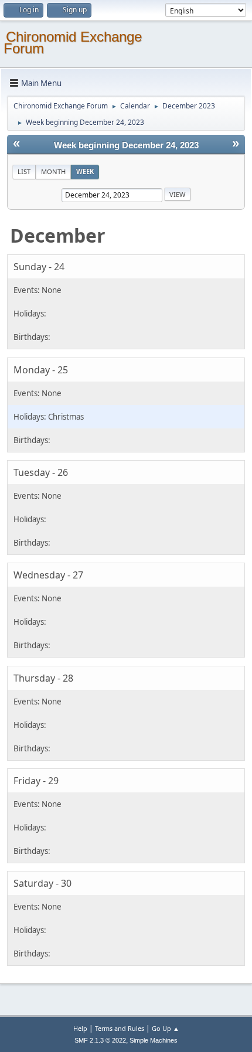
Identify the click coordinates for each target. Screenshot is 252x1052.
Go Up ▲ (165, 1028)
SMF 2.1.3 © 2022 (100, 1040)
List (24, 171)
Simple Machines (154, 1040)
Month (53, 171)
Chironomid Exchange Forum (73, 42)
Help (80, 1028)
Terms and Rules (119, 1028)
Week (85, 171)
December (57, 235)
